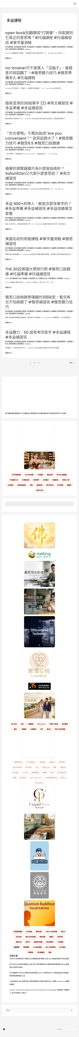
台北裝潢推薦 (37, 947)
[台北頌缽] (39, 885)
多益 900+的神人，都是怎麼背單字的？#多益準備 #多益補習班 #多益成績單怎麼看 (38, 208)
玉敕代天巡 (39, 490)
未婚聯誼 (33, 729)
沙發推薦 (60, 942)
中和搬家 (40, 475)
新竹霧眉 (8, 413)
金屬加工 (52, 762)
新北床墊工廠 (62, 772)
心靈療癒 (30, 724)
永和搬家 (46, 480)
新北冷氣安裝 (17, 767)
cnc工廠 (25, 772)
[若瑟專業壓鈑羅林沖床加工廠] (39, 686)
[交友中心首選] (39, 799)
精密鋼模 (26, 947)
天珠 (41, 729)
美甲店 (28, 942)
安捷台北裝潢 (53, 724)
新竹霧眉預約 (32, 413)
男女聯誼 (29, 931)
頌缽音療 (42, 937)
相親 (14, 778)
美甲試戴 (60, 485)
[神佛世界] (39, 535)
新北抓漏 (16, 772)
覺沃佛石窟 (49, 485)
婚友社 (49, 729)
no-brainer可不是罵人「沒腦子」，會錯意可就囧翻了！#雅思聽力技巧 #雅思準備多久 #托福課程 (38, 73)
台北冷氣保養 (29, 475)
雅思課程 (20, 49)
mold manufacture (35, 778)
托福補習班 (46, 47)
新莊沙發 (28, 767)
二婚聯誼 (23, 729)
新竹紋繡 (50, 413)
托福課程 (54, 47)
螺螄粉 (69, 485)
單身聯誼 (65, 724)
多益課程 (38, 47)
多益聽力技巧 (42, 278)
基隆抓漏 (39, 485)
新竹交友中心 (39, 783)
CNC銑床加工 (31, 762)
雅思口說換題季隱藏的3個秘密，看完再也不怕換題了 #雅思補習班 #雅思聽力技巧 (39, 302)
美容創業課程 (21, 485)
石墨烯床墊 (25, 480)
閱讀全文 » (8, 58)
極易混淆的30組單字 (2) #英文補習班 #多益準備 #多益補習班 (39, 106)
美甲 (52, 772)
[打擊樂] (39, 554)
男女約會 (19, 937)
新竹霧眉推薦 (42, 413)
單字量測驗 (9, 47)
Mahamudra (41, 724)
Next (72, 363)
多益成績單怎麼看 (20, 47)
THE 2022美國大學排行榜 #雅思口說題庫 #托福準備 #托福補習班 (37, 271)
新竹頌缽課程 (16, 475)
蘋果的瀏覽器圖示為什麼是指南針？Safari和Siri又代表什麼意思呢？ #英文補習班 (37, 173)
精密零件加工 (18, 762)
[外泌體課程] (39, 460)
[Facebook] (4, 1029)
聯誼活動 (39, 931)
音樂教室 (42, 762)
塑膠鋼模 (16, 947)
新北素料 (23, 778)
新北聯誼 (62, 947)
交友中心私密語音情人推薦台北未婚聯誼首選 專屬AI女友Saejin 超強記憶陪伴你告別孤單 (39, 959)
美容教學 (36, 480)
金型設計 (63, 767)
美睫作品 (19, 942)
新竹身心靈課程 (62, 475)
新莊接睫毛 (49, 942)
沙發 (36, 767)
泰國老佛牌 (35, 772)
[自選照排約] (39, 601)
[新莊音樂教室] (39, 827)
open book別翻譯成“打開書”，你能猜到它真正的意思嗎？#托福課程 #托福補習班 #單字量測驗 (39, 37)
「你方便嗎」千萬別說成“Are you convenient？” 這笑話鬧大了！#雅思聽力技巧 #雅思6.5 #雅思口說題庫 (39, 138)
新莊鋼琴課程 (18, 931)
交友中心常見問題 (51, 931)
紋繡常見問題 (38, 942)
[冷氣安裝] (39, 855)
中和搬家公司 (14, 480)
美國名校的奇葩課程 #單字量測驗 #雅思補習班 (39, 241)
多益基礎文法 (32, 278)
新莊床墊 (62, 762)
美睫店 (45, 772)
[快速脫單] (39, 705)
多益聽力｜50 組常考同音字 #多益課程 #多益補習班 (38, 335)
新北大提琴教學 (51, 947)
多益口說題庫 (22, 278)
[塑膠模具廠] (39, 631)
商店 (22, 724)
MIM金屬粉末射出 (51, 778)
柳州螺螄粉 (41, 952)
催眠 (49, 952)
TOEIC (7, 278)
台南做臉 (10, 485)
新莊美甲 (56, 413)
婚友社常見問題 (60, 729)
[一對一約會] (39, 574)
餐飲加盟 (50, 475)
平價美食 (30, 952)
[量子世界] (39, 913)
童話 (15, 729)
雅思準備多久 (62, 47)
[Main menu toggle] (75, 3)
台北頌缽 (63, 413)
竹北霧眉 (24, 413)
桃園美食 (55, 480)
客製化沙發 (65, 480)
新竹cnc (63, 778)
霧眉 (13, 413)
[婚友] (39, 664)
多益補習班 (30, 47)
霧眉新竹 (18, 413)
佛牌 (54, 767)
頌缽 (31, 485)
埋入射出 (14, 724)
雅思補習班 (13, 49)
